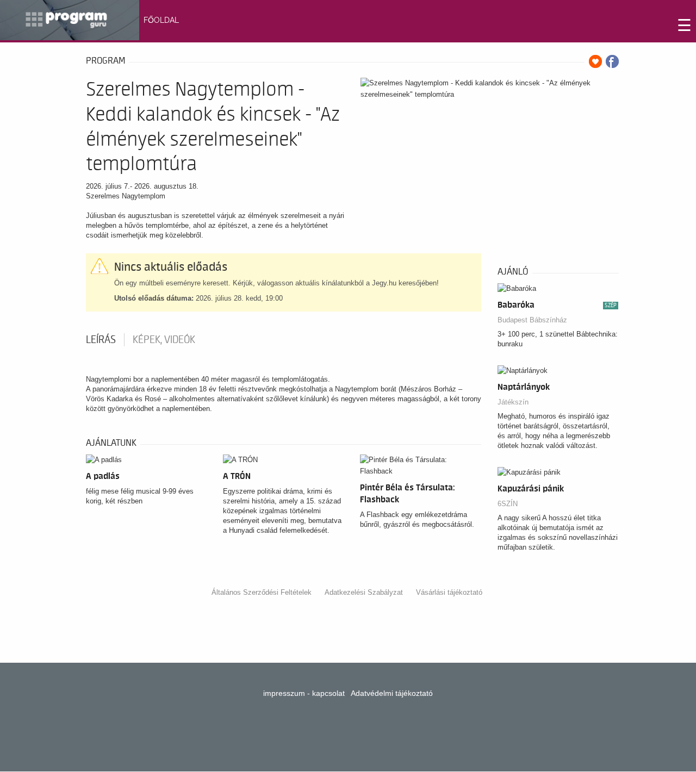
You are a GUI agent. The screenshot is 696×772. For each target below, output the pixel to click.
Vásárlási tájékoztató (449, 592)
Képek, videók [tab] (164, 340)
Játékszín (513, 402)
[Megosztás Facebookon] (612, 61)
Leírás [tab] (101, 340)
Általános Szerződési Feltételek (262, 592)
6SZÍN (508, 504)
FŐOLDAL (161, 20)
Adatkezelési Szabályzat (364, 592)
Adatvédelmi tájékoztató (392, 693)
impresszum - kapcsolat (304, 693)
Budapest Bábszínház (532, 320)
